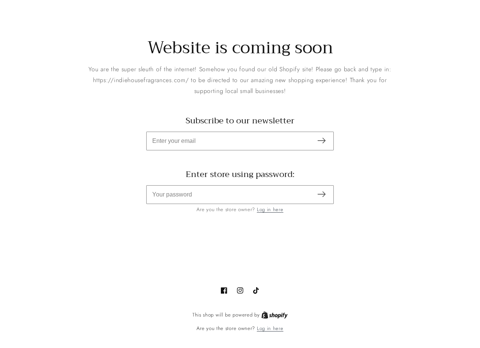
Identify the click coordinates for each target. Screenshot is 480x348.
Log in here (270, 209)
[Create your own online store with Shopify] (274, 315)
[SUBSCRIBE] (321, 141)
